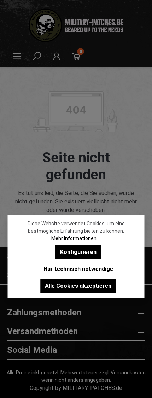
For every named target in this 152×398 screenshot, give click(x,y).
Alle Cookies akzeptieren (78, 286)
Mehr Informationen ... (76, 238)
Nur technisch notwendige (78, 269)
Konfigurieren (78, 252)
